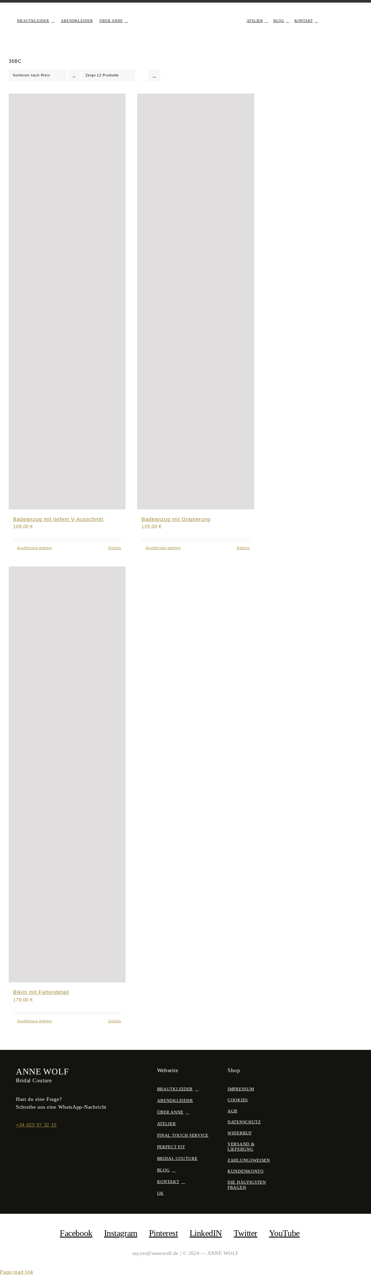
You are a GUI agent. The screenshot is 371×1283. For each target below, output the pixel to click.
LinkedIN (206, 1233)
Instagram (120, 1233)
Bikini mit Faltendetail (41, 992)
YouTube (284, 1233)
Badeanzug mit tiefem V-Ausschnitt (58, 519)
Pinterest (163, 1233)
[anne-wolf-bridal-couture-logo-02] (185, 13)
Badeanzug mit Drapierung (175, 519)
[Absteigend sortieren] (74, 75)
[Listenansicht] (154, 75)
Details (114, 548)
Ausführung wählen (34, 548)
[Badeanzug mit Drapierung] (195, 301)
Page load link (16, 1272)
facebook (76, 1233)
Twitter (245, 1233)
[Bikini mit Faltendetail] (67, 774)
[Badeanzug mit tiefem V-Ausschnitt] (67, 301)
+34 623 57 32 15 (36, 1125)
